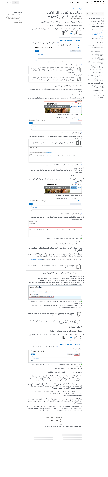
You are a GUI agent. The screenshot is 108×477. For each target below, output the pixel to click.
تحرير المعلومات (79, 2)
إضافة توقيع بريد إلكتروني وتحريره (13, 14)
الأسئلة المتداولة (18, 22)
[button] (21, 2)
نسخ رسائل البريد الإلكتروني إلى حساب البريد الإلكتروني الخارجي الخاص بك (14, 18)
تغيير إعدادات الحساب (36, 259)
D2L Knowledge (75, 18)
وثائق (87, 2)
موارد (71, 2)
